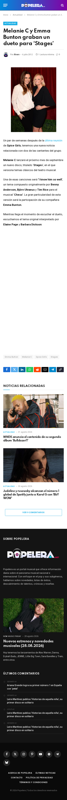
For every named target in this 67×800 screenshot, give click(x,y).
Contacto (17, 778)
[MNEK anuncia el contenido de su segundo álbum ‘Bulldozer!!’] (33, 411)
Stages (54, 357)
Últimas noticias (45, 773)
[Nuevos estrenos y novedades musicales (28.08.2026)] (33, 615)
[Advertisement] (33, 311)
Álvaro (17, 54)
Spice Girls (41, 357)
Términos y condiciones (33, 782)
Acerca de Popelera (20, 773)
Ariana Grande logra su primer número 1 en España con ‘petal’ (34, 687)
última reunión (53, 140)
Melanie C (27, 357)
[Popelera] (33, 5)
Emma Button (11, 357)
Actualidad (10, 23)
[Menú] (5, 5)
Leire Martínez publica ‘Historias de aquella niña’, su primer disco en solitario (34, 701)
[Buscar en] (62, 5)
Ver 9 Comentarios (33, 512)
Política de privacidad (39, 778)
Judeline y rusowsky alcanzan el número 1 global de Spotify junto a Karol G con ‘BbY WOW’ (31, 495)
